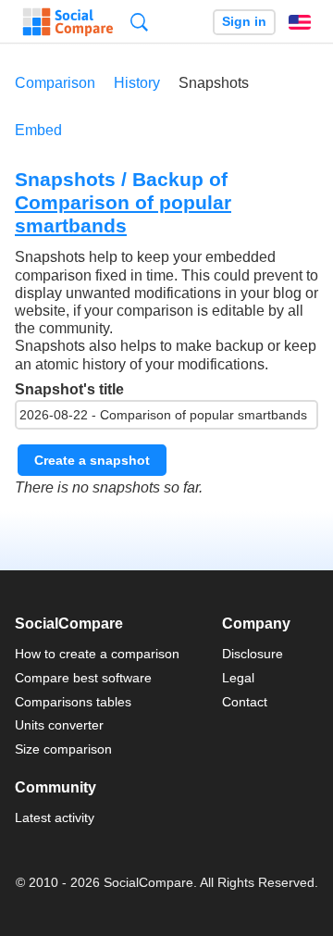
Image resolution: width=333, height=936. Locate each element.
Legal (238, 677)
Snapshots (214, 83)
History (137, 83)
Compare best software (83, 677)
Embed (38, 130)
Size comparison (63, 749)
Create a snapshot (92, 460)
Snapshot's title (69, 389)
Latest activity (54, 817)
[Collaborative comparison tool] (68, 22)
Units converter (59, 725)
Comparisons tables (73, 701)
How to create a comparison (97, 653)
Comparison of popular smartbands (123, 214)
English (300, 22)
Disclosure (252, 653)
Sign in (244, 22)
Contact (244, 701)
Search (139, 22)
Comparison (55, 83)
